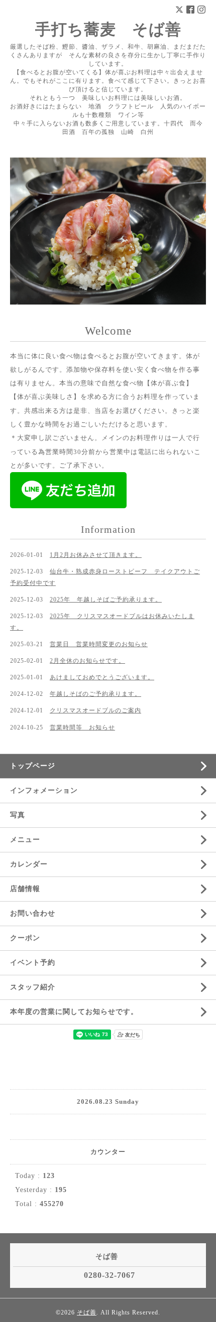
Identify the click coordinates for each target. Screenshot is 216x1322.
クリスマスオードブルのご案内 (95, 710)
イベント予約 (32, 962)
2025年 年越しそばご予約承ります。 (106, 599)
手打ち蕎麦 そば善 (108, 29)
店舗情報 (25, 889)
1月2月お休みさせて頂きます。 (96, 554)
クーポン (25, 938)
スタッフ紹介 (32, 987)
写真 (17, 815)
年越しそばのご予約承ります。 (95, 693)
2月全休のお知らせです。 (87, 660)
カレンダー (29, 864)
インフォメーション (44, 790)
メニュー (25, 839)
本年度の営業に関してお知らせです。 (74, 1011)
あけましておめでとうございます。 (102, 677)
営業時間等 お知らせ (82, 727)
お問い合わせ (32, 913)
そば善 (86, 1312)
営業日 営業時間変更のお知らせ (99, 644)
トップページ (32, 766)
